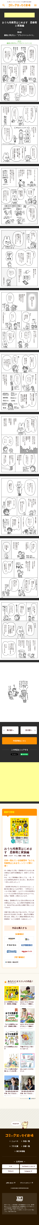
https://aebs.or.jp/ (12, 1211)
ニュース (14, 1141)
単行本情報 (20, 1151)
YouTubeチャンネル (27, 1166)
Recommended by (24, 1098)
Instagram (27, 1171)
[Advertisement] (19, 15)
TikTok (10, 1171)
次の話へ (28, 730)
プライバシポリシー (25, 1182)
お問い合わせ (9, 1182)
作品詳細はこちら (19, 741)
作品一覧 (26, 1141)
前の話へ (10, 730)
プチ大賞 (14, 1146)
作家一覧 (26, 1146)
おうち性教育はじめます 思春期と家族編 (18, 850)
